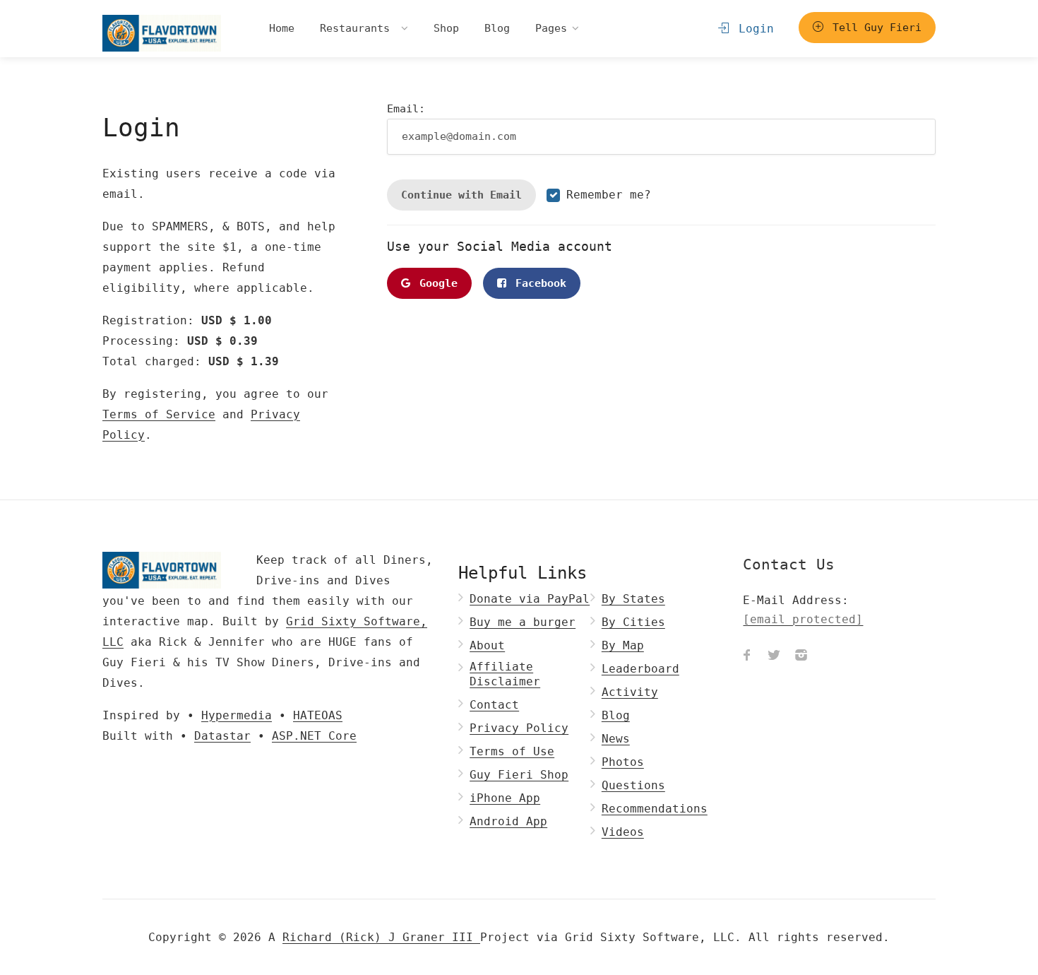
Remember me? (608, 194)
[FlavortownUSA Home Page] (161, 33)
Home (281, 28)
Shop (446, 28)
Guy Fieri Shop (519, 774)
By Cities (633, 622)
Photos (623, 762)
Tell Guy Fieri (873, 27)
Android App (508, 821)
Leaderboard (640, 668)
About (487, 645)
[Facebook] (747, 657)
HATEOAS (317, 715)
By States (633, 598)
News (616, 738)
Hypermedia (236, 715)
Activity (630, 692)
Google (435, 283)
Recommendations (655, 808)
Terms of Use (512, 751)
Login (753, 28)
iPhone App (505, 798)
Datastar (222, 736)
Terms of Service (158, 414)
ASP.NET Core (314, 736)
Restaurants (358, 28)
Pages (551, 28)
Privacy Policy (519, 728)
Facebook (537, 283)
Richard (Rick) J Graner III (381, 937)
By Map (623, 645)
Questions (633, 785)
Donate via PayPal (530, 598)
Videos (623, 832)
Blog (497, 28)
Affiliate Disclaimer (505, 674)
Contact (494, 704)
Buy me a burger (522, 622)
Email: (406, 108)
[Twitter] (773, 657)
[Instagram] (800, 657)
